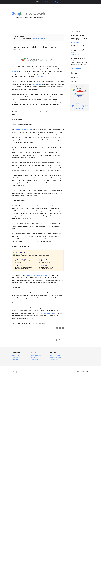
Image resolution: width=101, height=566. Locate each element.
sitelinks (30, 332)
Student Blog (15, 359)
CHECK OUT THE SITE (76, 69)
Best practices (18, 332)
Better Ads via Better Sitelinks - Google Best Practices (34, 47)
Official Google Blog (16, 355)
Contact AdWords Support (79, 104)
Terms (87, 371)
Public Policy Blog (16, 357)
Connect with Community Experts (79, 105)
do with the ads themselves (45, 313)
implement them (37, 84)
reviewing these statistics (23, 130)
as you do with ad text (41, 76)
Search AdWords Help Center (79, 107)
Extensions (25, 332)
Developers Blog (54, 359)
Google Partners (79, 108)
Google (78, 371)
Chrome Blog (34, 357)
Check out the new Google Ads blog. (55, 2)
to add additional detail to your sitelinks (38, 275)
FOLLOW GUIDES (75, 42)
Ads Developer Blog (55, 355)
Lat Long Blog (34, 359)
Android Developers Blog (56, 357)
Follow (80, 96)
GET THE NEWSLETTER (76, 54)
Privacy (83, 371)
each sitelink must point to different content (48, 206)
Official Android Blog (36, 355)
